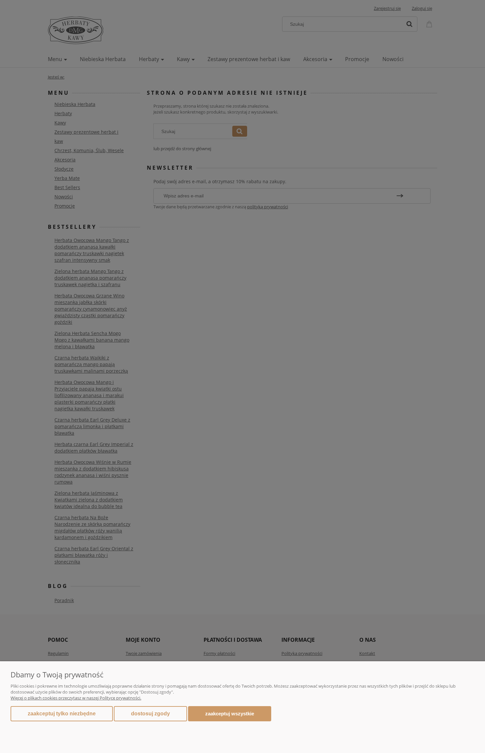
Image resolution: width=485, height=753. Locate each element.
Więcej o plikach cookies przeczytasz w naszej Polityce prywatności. (76, 698)
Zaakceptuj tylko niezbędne (62, 713)
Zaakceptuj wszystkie (229, 713)
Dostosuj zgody (150, 713)
